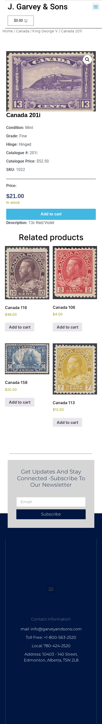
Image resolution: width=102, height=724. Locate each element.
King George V (45, 31)
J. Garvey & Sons (38, 6)
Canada (22, 31)
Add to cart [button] (19, 327)
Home (7, 31)
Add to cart (51, 214)
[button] (96, 6)
